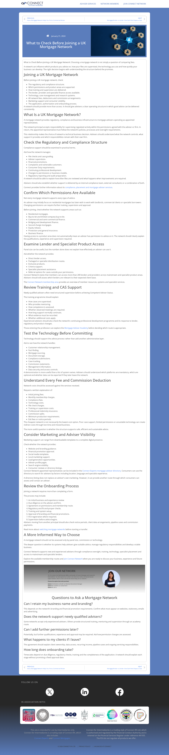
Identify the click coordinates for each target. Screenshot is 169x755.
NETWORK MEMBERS (110, 4)
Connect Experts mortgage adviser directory (101, 471)
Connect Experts (41, 738)
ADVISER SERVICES (88, 4)
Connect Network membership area (43, 282)
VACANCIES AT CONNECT (102, 746)
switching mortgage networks (52, 529)
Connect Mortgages (61, 738)
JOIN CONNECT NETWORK (134, 4)
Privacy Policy (84, 746)
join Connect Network (73, 559)
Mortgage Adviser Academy (76, 328)
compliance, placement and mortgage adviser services (88, 187)
